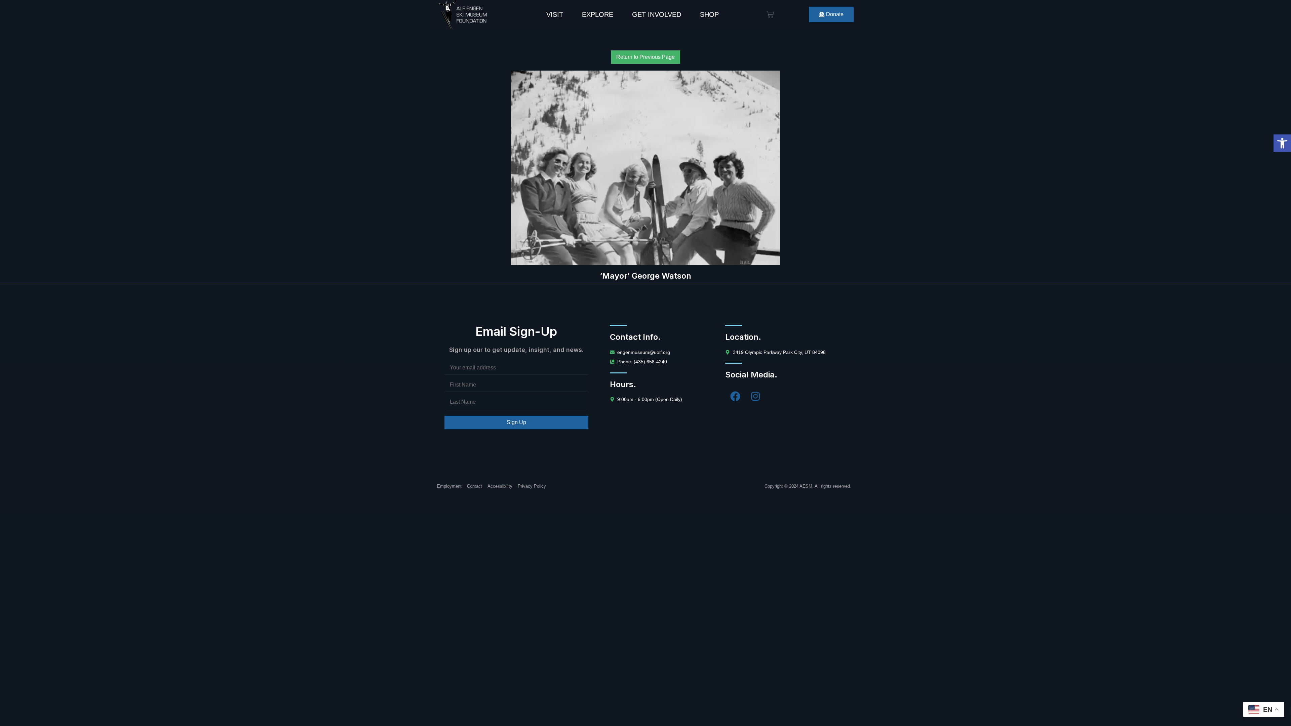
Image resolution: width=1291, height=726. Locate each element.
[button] (1282, 143)
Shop (709, 14)
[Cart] (770, 14)
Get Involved (656, 14)
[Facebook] (735, 396)
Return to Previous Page (645, 57)
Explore (597, 14)
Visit (554, 14)
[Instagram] (755, 396)
